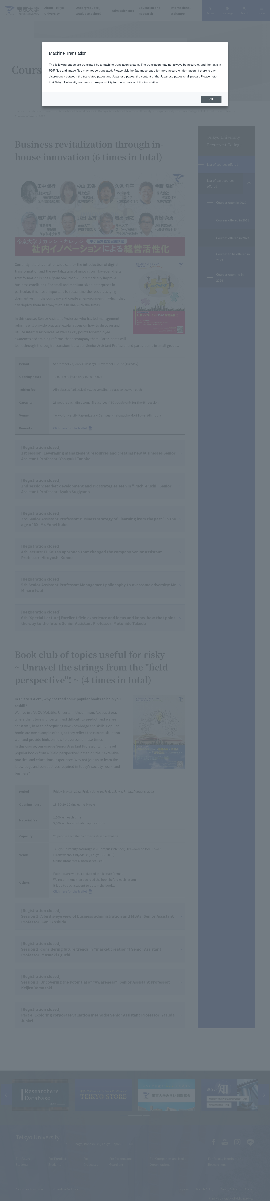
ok (211, 99)
